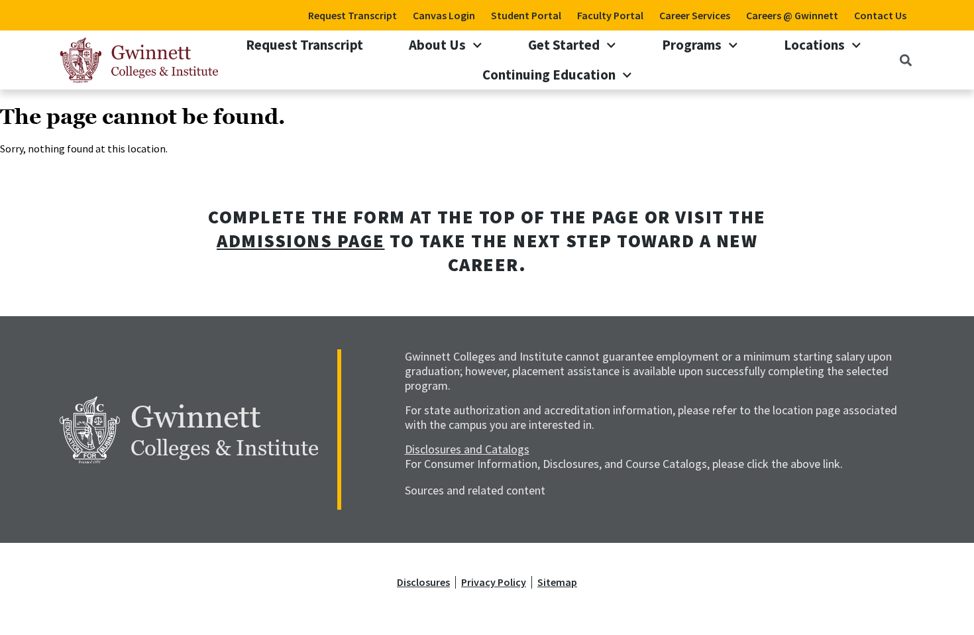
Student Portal (526, 15)
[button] (906, 60)
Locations (814, 45)
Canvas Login (444, 15)
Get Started (564, 45)
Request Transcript (352, 15)
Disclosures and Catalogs (467, 449)
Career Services (694, 15)
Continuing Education (549, 75)
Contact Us (880, 15)
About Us (437, 45)
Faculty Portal (610, 15)
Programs (692, 45)
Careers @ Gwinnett (792, 15)
